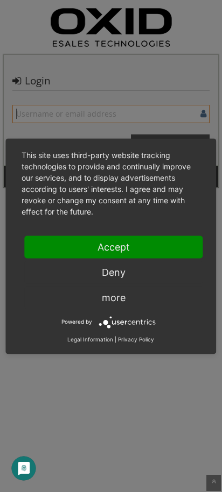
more (114, 297)
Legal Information (90, 339)
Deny (114, 271)
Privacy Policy (136, 339)
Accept (114, 246)
